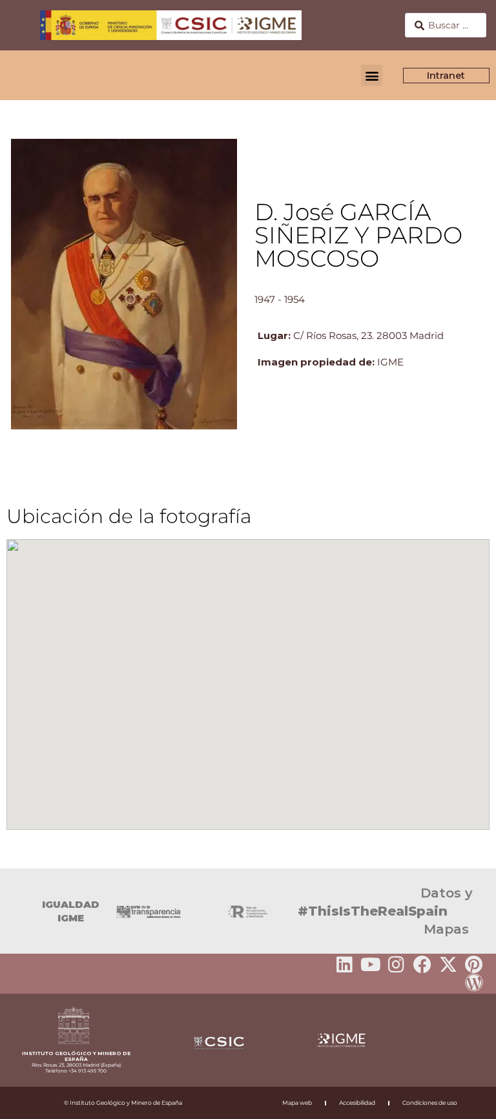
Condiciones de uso (429, 1102)
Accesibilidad (357, 1102)
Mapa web (297, 1102)
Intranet (447, 75)
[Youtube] (371, 965)
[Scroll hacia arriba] (465, 1100)
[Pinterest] (474, 965)
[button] (371, 75)
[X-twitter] (448, 965)
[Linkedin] (345, 965)
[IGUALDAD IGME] (16, 911)
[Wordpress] (474, 983)
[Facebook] (422, 965)
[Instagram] (397, 965)
